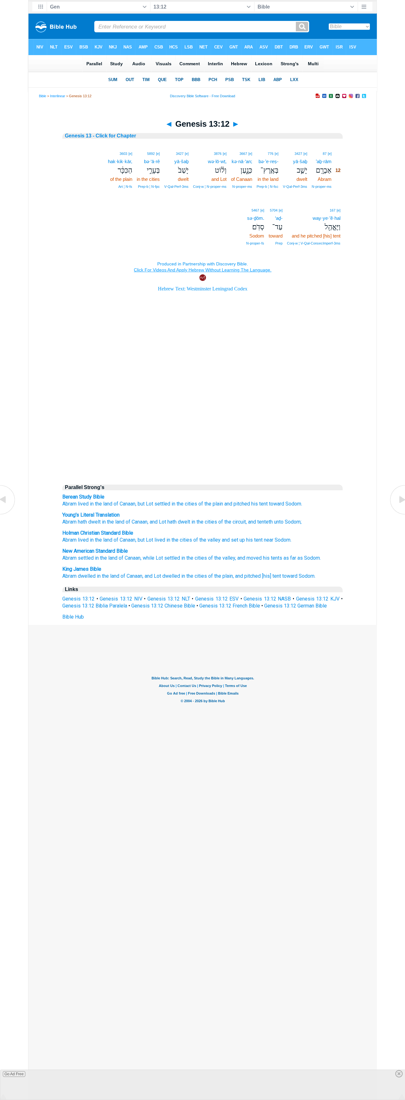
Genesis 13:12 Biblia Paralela (94, 606)
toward (276, 504)
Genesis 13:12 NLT (168, 599)
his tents (272, 558)
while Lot (153, 558)
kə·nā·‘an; (242, 161)
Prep (279, 243)
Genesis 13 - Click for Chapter (100, 135)
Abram (69, 504)
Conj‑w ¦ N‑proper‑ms (210, 186)
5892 (151, 154)
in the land (101, 504)
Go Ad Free (14, 1074)
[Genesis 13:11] (8, 514)
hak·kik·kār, (120, 161)
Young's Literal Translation (91, 515)
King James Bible (81, 569)
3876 (217, 154)
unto (278, 522)
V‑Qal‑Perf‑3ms (295, 186)
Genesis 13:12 (78, 599)
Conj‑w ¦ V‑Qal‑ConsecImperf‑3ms (313, 243)
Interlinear (57, 96)
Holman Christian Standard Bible (97, 533)
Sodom (282, 540)
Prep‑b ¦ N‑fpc (149, 186)
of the (199, 540)
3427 (298, 154)
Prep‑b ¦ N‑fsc (267, 186)
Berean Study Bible (83, 497)
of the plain (210, 504)
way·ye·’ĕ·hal (326, 218)
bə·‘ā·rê (152, 161)
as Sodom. (309, 558)
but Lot (145, 504)
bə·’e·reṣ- (268, 161)
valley (214, 540)
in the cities (184, 504)
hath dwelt (89, 522)
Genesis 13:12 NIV (121, 599)
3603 (123, 154)
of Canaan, (125, 504)
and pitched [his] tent (258, 576)
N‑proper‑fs (255, 243)
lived (83, 504)
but (141, 540)
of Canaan (135, 522)
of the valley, (222, 558)
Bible (42, 96)
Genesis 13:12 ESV (217, 599)
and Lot (153, 576)
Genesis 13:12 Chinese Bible (163, 606)
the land (103, 540)
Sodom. (293, 504)
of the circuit (231, 522)
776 (270, 154)
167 (332, 210)
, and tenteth (259, 522)
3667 (243, 154)
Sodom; (293, 522)
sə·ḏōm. (255, 218)
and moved (249, 558)
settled (162, 504)
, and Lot (156, 522)
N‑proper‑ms (322, 186)
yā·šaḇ (300, 161)
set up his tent (247, 540)
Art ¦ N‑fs (125, 186)
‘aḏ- (279, 218)
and (226, 540)
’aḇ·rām (324, 161)
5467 (255, 210)
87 (325, 154)
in (92, 540)
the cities (181, 540)
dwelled (87, 576)
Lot (149, 540)
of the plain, (221, 576)
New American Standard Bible (95, 551)
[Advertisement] (202, 425)
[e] (330, 154)
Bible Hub (73, 617)
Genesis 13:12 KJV (318, 599)
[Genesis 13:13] (397, 514)
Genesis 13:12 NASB (267, 599)
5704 (273, 210)
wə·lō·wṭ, (217, 161)
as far (290, 558)
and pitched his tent (246, 504)
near (268, 540)
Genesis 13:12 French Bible (229, 606)
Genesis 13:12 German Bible (295, 606)
